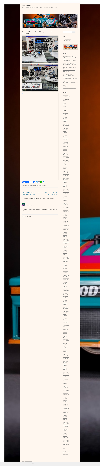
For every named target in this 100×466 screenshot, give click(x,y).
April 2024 (65, 151)
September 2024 (66, 145)
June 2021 (65, 199)
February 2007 (65, 437)
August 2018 (65, 246)
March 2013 (65, 336)
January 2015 (65, 305)
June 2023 (65, 165)
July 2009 (64, 397)
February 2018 (65, 254)
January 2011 (65, 372)
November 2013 (66, 325)
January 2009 (65, 405)
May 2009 (65, 400)
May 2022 (65, 183)
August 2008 (65, 412)
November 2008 (66, 408)
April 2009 (65, 401)
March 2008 (65, 419)
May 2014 (65, 316)
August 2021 (65, 196)
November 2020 (66, 208)
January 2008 (65, 422)
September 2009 (66, 394)
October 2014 (65, 309)
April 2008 (65, 418)
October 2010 (65, 376)
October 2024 (65, 143)
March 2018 (65, 253)
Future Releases (33, 185)
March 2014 (65, 319)
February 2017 (65, 271)
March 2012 (65, 352)
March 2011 (65, 369)
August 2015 (65, 296)
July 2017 (64, 264)
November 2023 (66, 158)
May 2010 (65, 383)
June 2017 (65, 265)
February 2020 (65, 221)
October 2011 (65, 359)
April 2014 (65, 318)
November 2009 (66, 391)
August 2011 (65, 362)
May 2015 (65, 300)
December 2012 (66, 340)
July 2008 (64, 413)
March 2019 (65, 236)
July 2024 (64, 147)
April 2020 (65, 218)
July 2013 (64, 330)
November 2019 (66, 225)
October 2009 (65, 393)
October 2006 (65, 443)
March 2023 (65, 169)
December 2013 (66, 323)
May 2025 (65, 133)
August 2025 (65, 129)
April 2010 (65, 384)
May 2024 (65, 150)
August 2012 (65, 346)
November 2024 (66, 142)
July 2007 (64, 430)
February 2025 (65, 138)
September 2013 (66, 328)
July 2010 (64, 380)
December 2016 (66, 273)
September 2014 (66, 311)
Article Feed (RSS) (68, 41)
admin (45, 185)
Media (64, 102)
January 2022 (65, 189)
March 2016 (65, 286)
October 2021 (65, 193)
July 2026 (64, 114)
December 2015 (66, 290)
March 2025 (65, 136)
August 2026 (65, 113)
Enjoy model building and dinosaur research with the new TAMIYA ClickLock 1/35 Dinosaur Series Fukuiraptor (69, 64)
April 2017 (65, 268)
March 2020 (65, 219)
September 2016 (66, 278)
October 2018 (65, 243)
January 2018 (65, 255)
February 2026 (65, 121)
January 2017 (65, 272)
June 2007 (65, 431)
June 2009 (65, 398)
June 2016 (65, 282)
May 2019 (65, 233)
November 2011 (66, 358)
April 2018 (65, 251)
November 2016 (66, 275)
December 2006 (66, 440)
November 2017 (66, 258)
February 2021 (65, 204)
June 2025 (65, 132)
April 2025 (65, 135)
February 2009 (65, 404)
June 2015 (65, 298)
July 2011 (64, 364)
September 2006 (66, 444)
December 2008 (66, 407)
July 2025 (64, 131)
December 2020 (66, 207)
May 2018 (65, 250)
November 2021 (66, 192)
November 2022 (66, 175)
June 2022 (65, 182)
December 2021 (66, 190)
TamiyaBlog (26, 6)
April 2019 (65, 235)
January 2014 (65, 322)
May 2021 (65, 200)
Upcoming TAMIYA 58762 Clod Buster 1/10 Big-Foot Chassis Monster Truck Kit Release (70, 80)
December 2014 (66, 307)
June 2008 (65, 415)
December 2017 (66, 257)
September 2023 (66, 161)
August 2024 (65, 146)
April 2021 (65, 201)
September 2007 (66, 427)
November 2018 (66, 242)
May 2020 (65, 217)
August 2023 (65, 163)
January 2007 (65, 438)
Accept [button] (96, 463)
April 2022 (65, 185)
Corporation (65, 95)
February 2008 (65, 420)
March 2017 (65, 269)
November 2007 (66, 425)
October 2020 (65, 210)
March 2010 (65, 386)
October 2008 (65, 409)
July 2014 (64, 314)
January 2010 (65, 389)
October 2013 (65, 326)
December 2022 (66, 174)
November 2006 (66, 441)
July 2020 (64, 214)
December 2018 (66, 240)
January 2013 (65, 339)
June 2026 (65, 115)
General (64, 100)
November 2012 (66, 341)
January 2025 (65, 139)
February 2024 (65, 154)
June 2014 (65, 315)
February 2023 (65, 171)
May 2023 (65, 167)
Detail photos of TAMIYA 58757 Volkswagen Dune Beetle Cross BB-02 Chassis (69, 58)
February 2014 (65, 321)
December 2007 (66, 423)
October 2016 (65, 276)
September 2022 (66, 178)
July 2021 (64, 197)
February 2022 (65, 187)
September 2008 (66, 411)
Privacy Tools (65, 454)
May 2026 (65, 117)
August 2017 (65, 262)
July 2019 (64, 230)
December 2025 (66, 124)
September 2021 (66, 194)
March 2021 (65, 203)
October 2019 (65, 226)
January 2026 (65, 122)
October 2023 (65, 160)
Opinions (64, 103)
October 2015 (65, 293)
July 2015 (64, 297)
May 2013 (65, 333)
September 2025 (66, 128)
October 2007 (65, 426)
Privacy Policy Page (66, 452)
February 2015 (65, 304)
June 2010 (65, 382)
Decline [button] (91, 463)
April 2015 (65, 301)
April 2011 (65, 368)
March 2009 (65, 402)
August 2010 (65, 379)
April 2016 (65, 285)
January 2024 (65, 156)
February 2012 (65, 354)
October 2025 (65, 126)
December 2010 (66, 373)
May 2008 (65, 416)
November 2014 (66, 308)
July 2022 (64, 181)
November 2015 (66, 291)
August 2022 (65, 179)
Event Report (65, 97)
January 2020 (65, 222)
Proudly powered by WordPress (27, 461)
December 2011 (66, 357)
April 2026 (65, 118)
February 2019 (65, 237)
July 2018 (64, 247)
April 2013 (65, 334)
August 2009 (65, 395)
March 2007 (65, 436)
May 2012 (65, 350)
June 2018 (65, 248)
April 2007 (65, 434)
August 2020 (65, 212)
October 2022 (65, 176)
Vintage (64, 106)
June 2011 (65, 365)
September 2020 (66, 211)
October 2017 (65, 260)
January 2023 (65, 172)
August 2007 (65, 429)
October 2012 (65, 343)
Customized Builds (66, 96)
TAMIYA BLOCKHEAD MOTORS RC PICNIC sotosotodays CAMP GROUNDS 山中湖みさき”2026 (70, 84)
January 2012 (65, 355)
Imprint (64, 451)
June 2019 (65, 232)
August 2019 (65, 229)
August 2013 (65, 329)
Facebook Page (68, 39)
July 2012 (64, 347)
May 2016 (65, 283)
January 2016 (65, 289)
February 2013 (65, 337)
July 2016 (64, 280)
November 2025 (66, 125)
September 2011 (66, 361)
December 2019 (66, 224)
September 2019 (66, 228)
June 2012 (65, 348)
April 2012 (65, 351)
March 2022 (65, 186)
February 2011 (65, 370)
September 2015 (66, 294)
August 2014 (65, 312)
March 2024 (65, 153)
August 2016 (65, 279)
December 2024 (66, 140)
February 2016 (65, 287)
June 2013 (65, 332)
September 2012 (66, 344)
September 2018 (66, 244)
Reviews (64, 104)
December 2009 (66, 390)
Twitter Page (67, 40)
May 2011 (65, 366)
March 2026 (65, 120)
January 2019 (65, 239)
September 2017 (66, 261)
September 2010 (66, 377)
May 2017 (65, 267)
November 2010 (66, 375)
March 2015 (65, 303)
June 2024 (65, 149)
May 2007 (65, 433)
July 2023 (64, 164)
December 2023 (66, 157)
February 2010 (65, 387)
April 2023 (65, 168)
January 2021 (65, 206)
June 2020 (65, 215)
